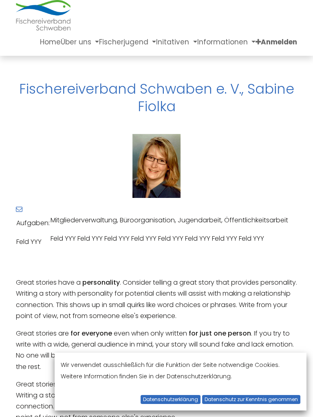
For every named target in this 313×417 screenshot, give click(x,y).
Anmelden (279, 42)
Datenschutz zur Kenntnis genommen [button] (251, 399)
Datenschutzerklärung (170, 399)
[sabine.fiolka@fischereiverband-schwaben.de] (19, 209)
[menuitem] (50, 42)
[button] (258, 42)
